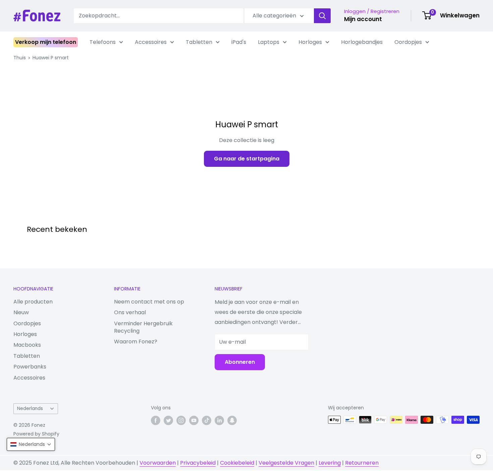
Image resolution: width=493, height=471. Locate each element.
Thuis (19, 57)
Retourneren (362, 463)
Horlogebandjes (362, 42)
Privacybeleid (198, 463)
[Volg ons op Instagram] (181, 420)
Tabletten (199, 42)
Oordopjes (408, 42)
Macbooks (27, 345)
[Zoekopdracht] (322, 15)
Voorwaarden (158, 463)
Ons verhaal (130, 312)
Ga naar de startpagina (246, 158)
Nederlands (30, 408)
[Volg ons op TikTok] (206, 420)
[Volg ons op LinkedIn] (219, 420)
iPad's (238, 42)
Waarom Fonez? (135, 341)
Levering (330, 463)
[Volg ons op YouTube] (194, 420)
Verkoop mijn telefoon (45, 42)
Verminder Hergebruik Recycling (143, 327)
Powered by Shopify (36, 433)
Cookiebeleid (237, 463)
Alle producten (33, 302)
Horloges (310, 42)
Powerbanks (29, 367)
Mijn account (363, 19)
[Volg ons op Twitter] (168, 420)
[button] (31, 444)
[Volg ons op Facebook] (155, 420)
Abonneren (240, 362)
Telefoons (103, 42)
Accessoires (151, 42)
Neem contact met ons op (149, 302)
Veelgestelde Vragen (286, 463)
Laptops (268, 42)
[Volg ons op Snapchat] (232, 420)
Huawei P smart (51, 57)
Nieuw (21, 312)
